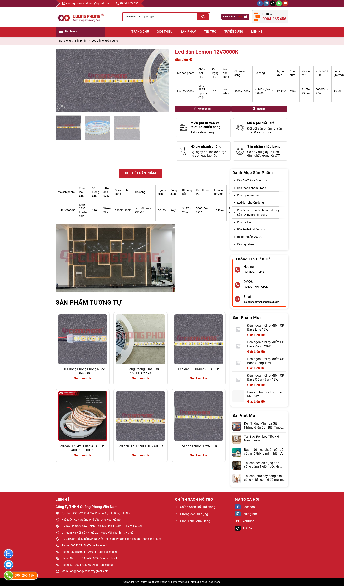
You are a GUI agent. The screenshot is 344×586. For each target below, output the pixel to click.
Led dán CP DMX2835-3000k (198, 369)
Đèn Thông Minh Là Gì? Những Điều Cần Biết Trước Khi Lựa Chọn (263, 425)
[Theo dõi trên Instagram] (266, 3)
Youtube (248, 521)
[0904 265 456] (8, 575)
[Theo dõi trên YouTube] (285, 3)
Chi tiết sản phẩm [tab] (140, 173)
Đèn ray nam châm (248, 195)
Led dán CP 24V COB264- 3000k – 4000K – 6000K (83, 448)
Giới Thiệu (164, 31)
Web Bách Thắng (211, 582)
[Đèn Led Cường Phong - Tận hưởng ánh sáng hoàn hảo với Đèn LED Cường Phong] (80, 17)
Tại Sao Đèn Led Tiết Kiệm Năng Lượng (262, 438)
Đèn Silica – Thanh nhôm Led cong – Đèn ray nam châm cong (259, 212)
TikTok (247, 528)
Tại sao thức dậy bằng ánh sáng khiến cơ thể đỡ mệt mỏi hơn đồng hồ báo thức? (265, 478)
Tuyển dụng (233, 31)
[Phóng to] (61, 107)
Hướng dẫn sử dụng (194, 514)
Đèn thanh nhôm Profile (251, 188)
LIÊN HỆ (256, 31)
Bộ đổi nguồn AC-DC (249, 236)
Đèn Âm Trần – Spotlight (252, 180)
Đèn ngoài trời (245, 244)
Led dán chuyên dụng (105, 40)
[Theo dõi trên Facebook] (260, 3)
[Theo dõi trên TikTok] (273, 3)
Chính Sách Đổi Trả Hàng (197, 507)
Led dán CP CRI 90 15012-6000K (140, 446)
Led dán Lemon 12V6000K (198, 446)
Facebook (249, 507)
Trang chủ (140, 31)
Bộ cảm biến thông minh (252, 229)
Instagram (250, 514)
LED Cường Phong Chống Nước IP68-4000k (83, 371)
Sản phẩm (188, 31)
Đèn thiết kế (244, 222)
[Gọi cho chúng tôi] (279, 3)
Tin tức (210, 31)
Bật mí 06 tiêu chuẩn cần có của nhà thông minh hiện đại (264, 451)
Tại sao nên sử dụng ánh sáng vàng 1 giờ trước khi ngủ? (262, 464)
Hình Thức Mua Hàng (195, 521)
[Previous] (62, 80)
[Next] (161, 80)
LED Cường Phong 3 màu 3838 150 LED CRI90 (140, 371)
